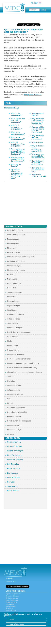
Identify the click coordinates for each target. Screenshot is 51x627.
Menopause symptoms (16, 270)
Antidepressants (13, 390)
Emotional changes (14, 328)
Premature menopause (16, 261)
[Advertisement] (27, 17)
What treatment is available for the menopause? (38, 156)
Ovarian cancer (13, 350)
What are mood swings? (37, 114)
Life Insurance (12, 473)
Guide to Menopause (15, 230)
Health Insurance (13, 469)
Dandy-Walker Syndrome (11, 607)
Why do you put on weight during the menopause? (17, 159)
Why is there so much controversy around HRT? (37, 148)
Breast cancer (12, 345)
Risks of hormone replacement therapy (22, 368)
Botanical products (14, 417)
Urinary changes (13, 301)
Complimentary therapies (17, 412)
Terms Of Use (10, 581)
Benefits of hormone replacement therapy (23, 363)
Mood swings (12, 297)
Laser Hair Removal (15, 460)
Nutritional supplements (16, 408)
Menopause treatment (15, 354)
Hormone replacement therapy (19, 359)
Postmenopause (13, 252)
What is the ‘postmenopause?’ (38, 175)
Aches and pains (13, 319)
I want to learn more (16, 624)
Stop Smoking (12, 486)
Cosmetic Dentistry (14, 446)
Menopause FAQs (11, 108)
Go (43, 10)
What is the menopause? (16, 114)
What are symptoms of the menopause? (18, 144)
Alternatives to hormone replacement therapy (24, 372)
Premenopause (13, 244)
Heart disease (12, 337)
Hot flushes (11, 275)
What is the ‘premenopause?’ (18, 138)
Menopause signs (14, 266)
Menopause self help (15, 394)
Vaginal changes (13, 306)
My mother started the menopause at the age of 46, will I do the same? (16, 174)
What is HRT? (37, 142)
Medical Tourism (13, 477)
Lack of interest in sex (15, 315)
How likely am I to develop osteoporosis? (37, 163)
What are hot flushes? (16, 165)
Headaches (11, 288)
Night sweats (12, 279)
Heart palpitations (14, 283)
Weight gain (11, 310)
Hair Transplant (13, 464)
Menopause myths (14, 425)
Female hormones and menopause (20, 257)
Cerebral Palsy (11, 610)
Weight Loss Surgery (15, 451)
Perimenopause (13, 239)
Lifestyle (10, 403)
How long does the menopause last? (37, 169)
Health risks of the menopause (19, 332)
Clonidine (11, 381)
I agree (11, 620)
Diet (8, 399)
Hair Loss (11, 482)
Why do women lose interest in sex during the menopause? (37, 121)
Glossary (10, 434)
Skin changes (12, 323)
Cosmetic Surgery (14, 442)
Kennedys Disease (12, 596)
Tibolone (10, 377)
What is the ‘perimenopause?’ (18, 133)
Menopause (11, 248)
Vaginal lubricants (14, 385)
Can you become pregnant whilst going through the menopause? (18, 151)
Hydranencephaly (12, 598)
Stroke (9, 341)
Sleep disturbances (14, 292)
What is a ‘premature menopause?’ (16, 127)
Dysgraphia (10, 604)
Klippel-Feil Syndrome (13, 594)
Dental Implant (12, 491)
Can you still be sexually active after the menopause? (37, 129)
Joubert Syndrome (12, 600)
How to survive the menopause (19, 421)
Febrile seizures (11, 602)
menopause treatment (33, 95)
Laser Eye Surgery (14, 455)
